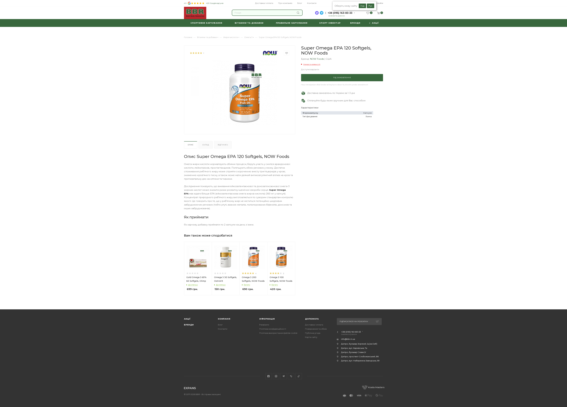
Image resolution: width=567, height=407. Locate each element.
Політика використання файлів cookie (278, 333)
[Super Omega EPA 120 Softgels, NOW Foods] (244, 92)
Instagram (276, 376)
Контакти (222, 329)
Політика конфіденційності (272, 329)
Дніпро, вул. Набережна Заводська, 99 (360, 360)
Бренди (189, 325)
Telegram (283, 376)
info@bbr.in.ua (348, 339)
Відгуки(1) (223, 145)
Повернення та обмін (316, 329)
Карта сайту (311, 337)
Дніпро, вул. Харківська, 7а (354, 348)
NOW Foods (317, 58)
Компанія (224, 319)
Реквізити (264, 325)
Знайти (298, 13)
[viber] (317, 13)
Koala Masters (376, 387)
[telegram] (321, 13)
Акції (187, 319)
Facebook (268, 376)
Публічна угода (312, 333)
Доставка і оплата (314, 325)
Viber (291, 376)
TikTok (298, 376)
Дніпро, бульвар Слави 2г (353, 352)
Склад (205, 145)
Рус (370, 5)
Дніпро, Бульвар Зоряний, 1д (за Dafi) (359, 344)
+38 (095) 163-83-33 (340, 13)
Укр (362, 5)
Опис (190, 145)
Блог (220, 325)
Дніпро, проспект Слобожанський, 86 (360, 356)
